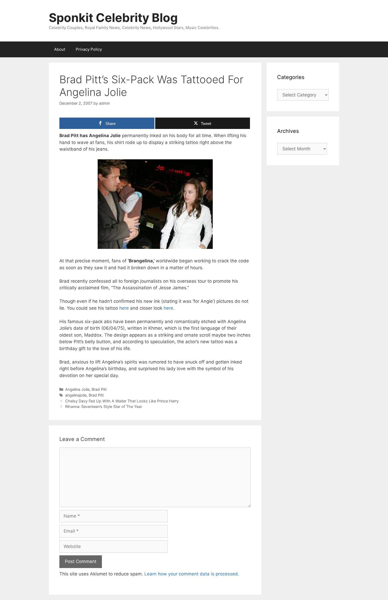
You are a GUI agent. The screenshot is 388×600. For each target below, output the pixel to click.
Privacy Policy (89, 49)
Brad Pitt (99, 389)
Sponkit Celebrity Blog (113, 17)
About (59, 49)
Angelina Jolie (77, 389)
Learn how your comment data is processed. (191, 573)
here (124, 308)
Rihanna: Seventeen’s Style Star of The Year (103, 406)
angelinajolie (76, 395)
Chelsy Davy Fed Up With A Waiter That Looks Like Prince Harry (122, 401)
